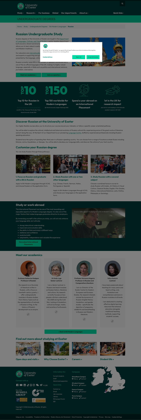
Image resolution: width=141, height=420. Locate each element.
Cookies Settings (47, 57)
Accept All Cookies (93, 57)
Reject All (78, 57)
